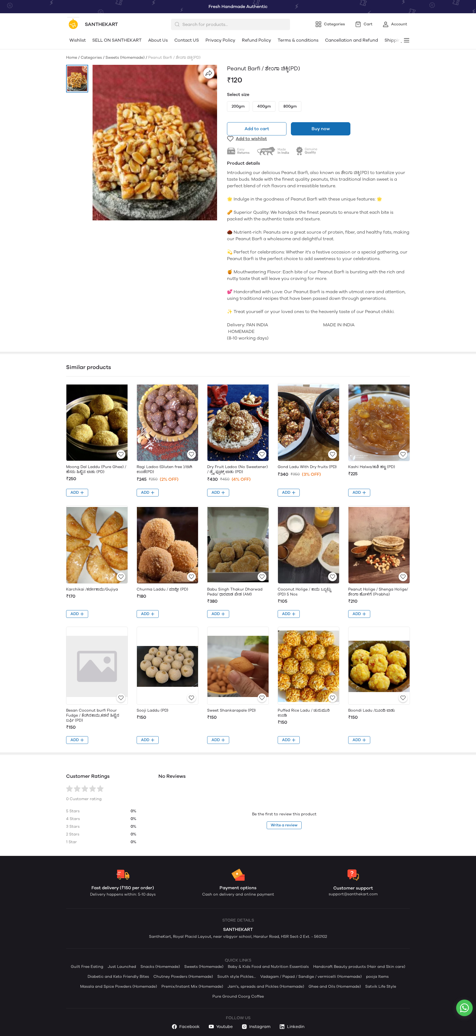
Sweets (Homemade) (125, 57)
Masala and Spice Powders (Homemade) (118, 986)
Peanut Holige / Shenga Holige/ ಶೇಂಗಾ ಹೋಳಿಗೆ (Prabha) (378, 592)
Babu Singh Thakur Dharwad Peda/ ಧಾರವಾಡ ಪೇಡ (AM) (235, 592)
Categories (91, 57)
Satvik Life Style (380, 986)
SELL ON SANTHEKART (117, 40)
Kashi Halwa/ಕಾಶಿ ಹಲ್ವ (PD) (371, 466)
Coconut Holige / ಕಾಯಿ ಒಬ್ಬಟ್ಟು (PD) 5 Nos (304, 592)
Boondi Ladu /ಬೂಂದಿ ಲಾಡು (371, 710)
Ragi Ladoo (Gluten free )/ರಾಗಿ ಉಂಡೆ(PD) (164, 469)
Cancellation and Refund (351, 40)
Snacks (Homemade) (160, 966)
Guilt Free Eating (87, 966)
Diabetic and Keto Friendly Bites (118, 976)
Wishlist (77, 40)
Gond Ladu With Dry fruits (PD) (307, 466)
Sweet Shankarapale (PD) (231, 710)
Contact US (186, 40)
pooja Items (377, 976)
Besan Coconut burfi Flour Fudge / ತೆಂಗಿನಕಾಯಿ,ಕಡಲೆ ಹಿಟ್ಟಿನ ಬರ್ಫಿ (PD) (92, 715)
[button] (77, 78)
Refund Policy (256, 40)
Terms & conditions (298, 40)
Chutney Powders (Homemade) (183, 976)
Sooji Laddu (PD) (152, 710)
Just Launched (122, 966)
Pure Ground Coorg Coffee (238, 996)
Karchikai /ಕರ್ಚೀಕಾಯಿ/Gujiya (92, 589)
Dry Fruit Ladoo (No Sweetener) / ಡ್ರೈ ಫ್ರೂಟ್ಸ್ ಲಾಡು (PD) (237, 469)
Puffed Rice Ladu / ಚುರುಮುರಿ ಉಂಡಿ (304, 713)
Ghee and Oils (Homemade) (335, 986)
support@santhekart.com (353, 894)
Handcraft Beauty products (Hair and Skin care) (359, 966)
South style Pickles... (236, 976)
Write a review (284, 825)
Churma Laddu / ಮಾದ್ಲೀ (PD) (162, 589)
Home (71, 57)
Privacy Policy (220, 40)
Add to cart (257, 128)
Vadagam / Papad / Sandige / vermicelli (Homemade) (311, 976)
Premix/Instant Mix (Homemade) (192, 986)
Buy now (321, 128)
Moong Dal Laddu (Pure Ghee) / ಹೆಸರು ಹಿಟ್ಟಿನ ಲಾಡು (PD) (96, 469)
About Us (158, 40)
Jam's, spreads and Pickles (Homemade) (266, 986)
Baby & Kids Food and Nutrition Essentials (268, 966)
